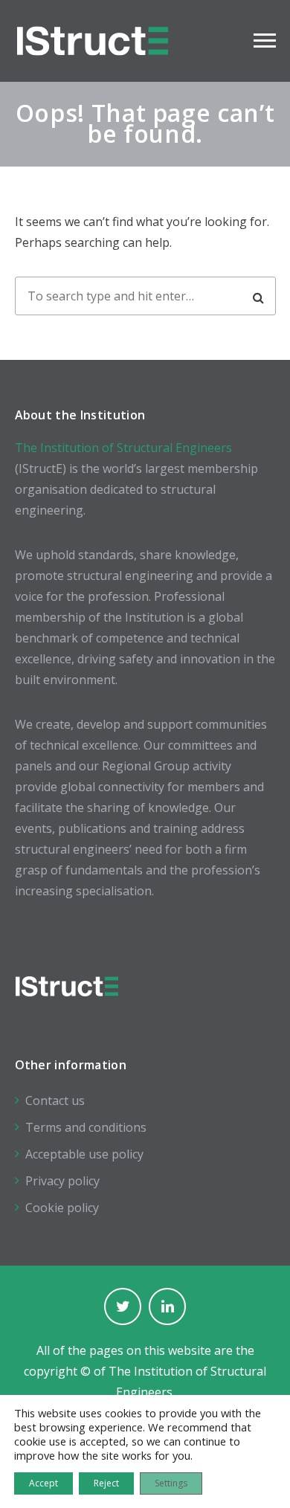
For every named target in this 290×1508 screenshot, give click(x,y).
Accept (43, 1483)
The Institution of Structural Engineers (123, 447)
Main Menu (265, 41)
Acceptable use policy (84, 1154)
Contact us (55, 1100)
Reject (106, 1483)
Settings (171, 1483)
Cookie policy (62, 1207)
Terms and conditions (85, 1127)
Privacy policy (62, 1181)
